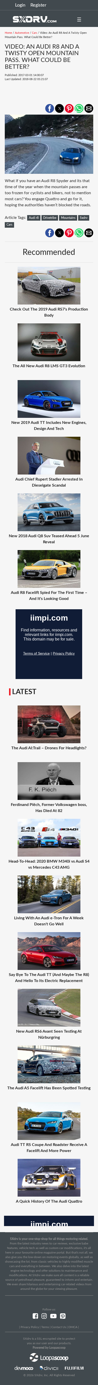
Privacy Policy (30, 1327)
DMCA (72, 1327)
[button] (49, 108)
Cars (34, 32)
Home (8, 32)
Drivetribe (49, 217)
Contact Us (58, 1327)
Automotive (22, 32)
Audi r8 (34, 217)
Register (38, 5)
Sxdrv (83, 217)
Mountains (68, 217)
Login (20, 5)
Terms (45, 1327)
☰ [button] (79, 19)
